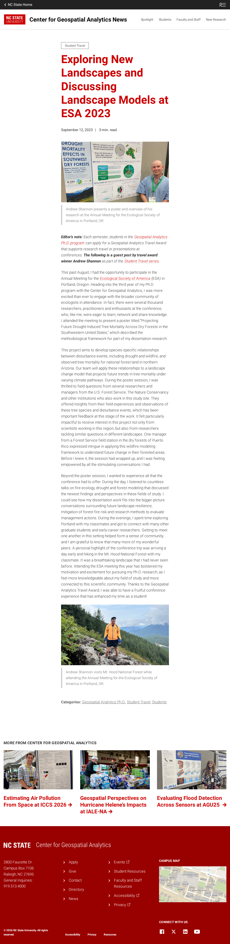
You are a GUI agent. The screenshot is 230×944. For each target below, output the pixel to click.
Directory (76, 889)
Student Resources (130, 871)
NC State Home (20, 4)
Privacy (92, 934)
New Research (216, 19)
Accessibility (72, 934)
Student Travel (138, 702)
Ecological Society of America (124, 278)
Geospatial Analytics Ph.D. (103, 702)
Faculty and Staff (189, 19)
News (73, 898)
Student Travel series (141, 261)
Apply (73, 862)
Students (165, 19)
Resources (110, 934)
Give (72, 871)
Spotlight (147, 19)
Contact (75, 880)
